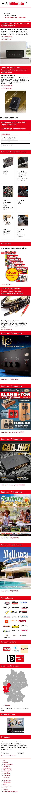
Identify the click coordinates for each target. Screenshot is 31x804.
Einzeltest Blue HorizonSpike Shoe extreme (7, 232)
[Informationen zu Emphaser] (24, 608)
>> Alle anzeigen (6, 39)
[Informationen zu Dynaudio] (15, 608)
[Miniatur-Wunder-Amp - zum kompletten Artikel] (15, 102)
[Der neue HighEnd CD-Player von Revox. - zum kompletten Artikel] (15, 53)
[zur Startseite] (16, 3)
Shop (5, 761)
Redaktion (6, 766)
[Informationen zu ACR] (7, 603)
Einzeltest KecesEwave (6, 173)
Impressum (7, 780)
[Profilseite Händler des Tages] (15, 725)
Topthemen (6, 775)
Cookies (5, 788)
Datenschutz (7, 786)
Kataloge (6, 772)
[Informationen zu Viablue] (7, 637)
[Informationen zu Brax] (6, 608)
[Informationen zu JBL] (6, 622)
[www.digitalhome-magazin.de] (6, 652)
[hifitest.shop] (20, 662)
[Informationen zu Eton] (14, 612)
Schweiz (7, 705)
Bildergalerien (7, 770)
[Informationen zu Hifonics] (24, 617)
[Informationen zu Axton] (23, 602)
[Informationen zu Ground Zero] (6, 617)
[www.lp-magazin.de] (11, 662)
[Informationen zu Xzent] (15, 636)
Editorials (6, 777)
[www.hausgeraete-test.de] (15, 652)
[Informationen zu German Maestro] (23, 612)
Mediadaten (7, 782)
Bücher (5, 763)
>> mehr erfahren (6, 284)
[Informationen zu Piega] (24, 626)
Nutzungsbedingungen (10, 791)
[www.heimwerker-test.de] (24, 652)
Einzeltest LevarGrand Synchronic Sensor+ (21, 233)
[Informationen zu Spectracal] (15, 631)
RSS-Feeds (6, 774)
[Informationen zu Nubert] (15, 626)
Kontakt (5, 790)
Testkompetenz (8, 764)
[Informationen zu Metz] (22, 621)
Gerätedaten (7, 768)
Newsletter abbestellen (8, 756)
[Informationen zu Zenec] (23, 636)
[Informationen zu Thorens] (24, 631)
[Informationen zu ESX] (6, 613)
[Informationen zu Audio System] (15, 603)
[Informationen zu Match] (13, 621)
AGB (4, 784)
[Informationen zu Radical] (6, 631)
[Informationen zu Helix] (15, 617)
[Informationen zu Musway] (6, 626)
